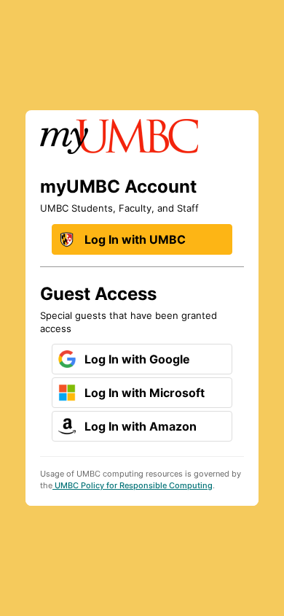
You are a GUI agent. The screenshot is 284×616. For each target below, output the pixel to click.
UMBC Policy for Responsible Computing (132, 485)
